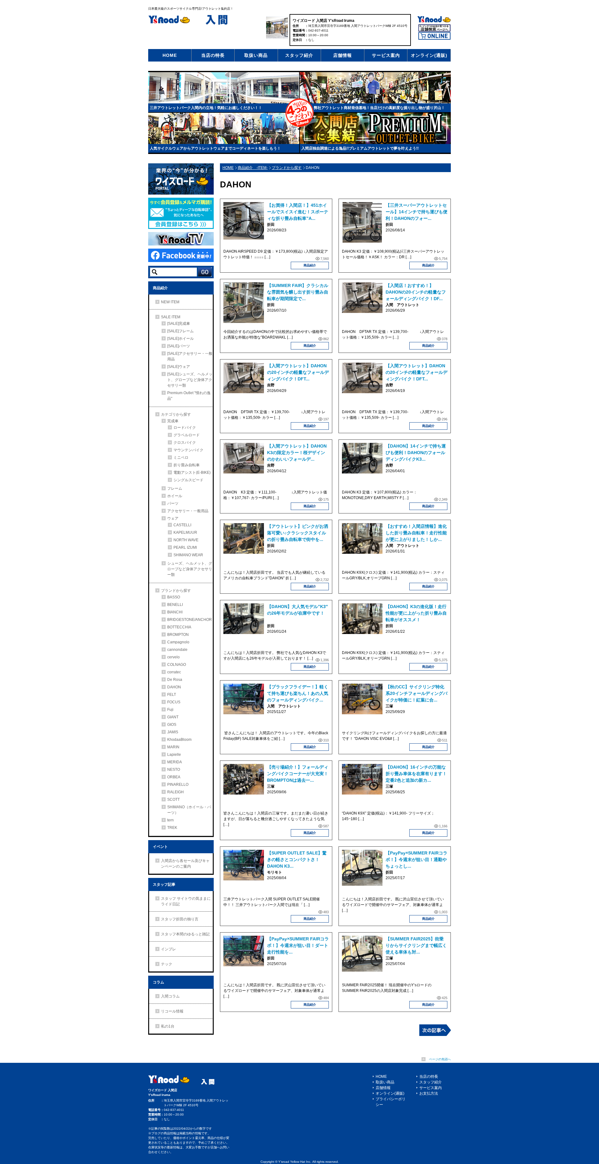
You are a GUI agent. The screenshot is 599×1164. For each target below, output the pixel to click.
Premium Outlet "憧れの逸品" (189, 396)
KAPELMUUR (185, 532)
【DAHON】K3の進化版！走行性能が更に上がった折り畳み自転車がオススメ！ (416, 613)
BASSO (173, 597)
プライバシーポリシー (391, 1102)
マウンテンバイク (188, 450)
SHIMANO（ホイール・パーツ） (189, 810)
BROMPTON (178, 634)
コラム (158, 982)
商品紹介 (310, 265)
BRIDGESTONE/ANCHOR (189, 619)
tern (170, 820)
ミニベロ (180, 457)
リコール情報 (172, 1011)
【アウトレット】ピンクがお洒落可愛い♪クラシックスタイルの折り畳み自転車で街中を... (297, 533)
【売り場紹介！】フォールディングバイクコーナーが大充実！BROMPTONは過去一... (297, 774)
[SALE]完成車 (178, 323)
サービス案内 (386, 55)
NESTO (173, 769)
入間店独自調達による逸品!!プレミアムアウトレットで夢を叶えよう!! (360, 148)
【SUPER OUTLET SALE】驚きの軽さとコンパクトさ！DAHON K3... (297, 859)
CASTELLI (182, 525)
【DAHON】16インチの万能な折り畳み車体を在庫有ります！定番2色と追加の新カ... (416, 774)
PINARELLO (177, 784)
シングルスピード (188, 480)
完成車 (172, 421)
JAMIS (172, 732)
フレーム (174, 488)
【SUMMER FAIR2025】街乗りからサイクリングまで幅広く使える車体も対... (416, 945)
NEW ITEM (170, 302)
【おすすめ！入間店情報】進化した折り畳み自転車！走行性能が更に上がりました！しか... (416, 533)
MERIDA (174, 762)
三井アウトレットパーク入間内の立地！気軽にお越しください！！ (206, 108)
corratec (174, 672)
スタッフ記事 (164, 884)
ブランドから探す (287, 168)
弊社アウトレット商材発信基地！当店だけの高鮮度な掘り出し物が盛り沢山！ (379, 108)
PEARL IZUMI (185, 547)
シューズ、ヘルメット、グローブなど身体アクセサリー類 (189, 569)
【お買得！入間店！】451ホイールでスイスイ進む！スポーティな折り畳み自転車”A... (297, 212)
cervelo (173, 657)
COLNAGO (176, 664)
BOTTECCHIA (179, 627)
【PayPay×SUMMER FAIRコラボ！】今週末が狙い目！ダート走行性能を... (298, 945)
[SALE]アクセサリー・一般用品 (189, 356)
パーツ (172, 503)
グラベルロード (186, 435)
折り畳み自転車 (186, 465)
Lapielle (174, 754)
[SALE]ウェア (178, 366)
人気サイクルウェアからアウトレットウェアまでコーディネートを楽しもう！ (215, 148)
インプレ (168, 949)
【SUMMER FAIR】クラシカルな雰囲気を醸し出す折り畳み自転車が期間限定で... (297, 292)
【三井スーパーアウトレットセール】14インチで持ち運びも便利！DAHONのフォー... (416, 212)
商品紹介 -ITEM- (253, 168)
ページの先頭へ (440, 1059)
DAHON (174, 687)
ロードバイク (184, 427)
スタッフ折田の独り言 (179, 919)
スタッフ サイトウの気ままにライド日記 (186, 901)
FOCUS (173, 702)
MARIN (173, 747)
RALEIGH (175, 792)
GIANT (172, 717)
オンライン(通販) (429, 55)
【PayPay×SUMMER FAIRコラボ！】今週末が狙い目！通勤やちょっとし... (416, 859)
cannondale (177, 649)
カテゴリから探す (176, 414)
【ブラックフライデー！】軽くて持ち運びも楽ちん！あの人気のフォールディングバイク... (297, 693)
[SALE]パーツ (178, 346)
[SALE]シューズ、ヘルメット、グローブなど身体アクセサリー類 (189, 380)
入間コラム (170, 996)
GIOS (171, 724)
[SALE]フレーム (180, 331)
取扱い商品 (256, 55)
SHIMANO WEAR (188, 555)
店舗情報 (342, 55)
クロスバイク (184, 442)
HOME (170, 55)
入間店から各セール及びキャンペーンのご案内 (185, 864)
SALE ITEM (170, 317)
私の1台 (167, 1026)
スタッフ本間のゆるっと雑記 (185, 934)
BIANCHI (175, 612)
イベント (160, 847)
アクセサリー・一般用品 (187, 511)
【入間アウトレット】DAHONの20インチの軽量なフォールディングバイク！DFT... (298, 372)
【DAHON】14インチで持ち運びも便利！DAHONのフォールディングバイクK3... (416, 452)
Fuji (170, 709)
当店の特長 (213, 55)
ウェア (172, 518)
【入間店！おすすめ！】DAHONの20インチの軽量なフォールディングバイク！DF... (416, 292)
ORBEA (173, 777)
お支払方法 (428, 1093)
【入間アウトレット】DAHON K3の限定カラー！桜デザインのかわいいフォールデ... (297, 452)
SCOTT (173, 799)
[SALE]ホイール (180, 338)
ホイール (174, 496)
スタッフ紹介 (299, 55)
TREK (172, 827)
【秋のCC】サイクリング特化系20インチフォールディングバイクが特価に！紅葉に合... (416, 693)
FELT (171, 694)
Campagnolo (178, 642)
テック (166, 964)
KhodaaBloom (179, 739)
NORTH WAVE (185, 540)
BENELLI (175, 604)
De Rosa (174, 679)
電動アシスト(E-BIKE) (192, 472)
